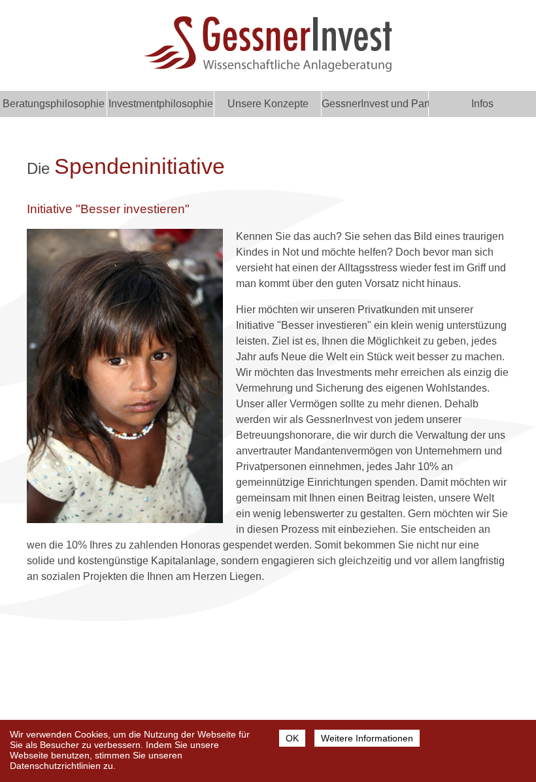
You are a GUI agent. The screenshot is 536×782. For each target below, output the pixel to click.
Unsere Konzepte (268, 103)
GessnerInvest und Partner (375, 103)
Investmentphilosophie (161, 103)
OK (292, 738)
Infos (482, 103)
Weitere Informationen (367, 738)
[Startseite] (268, 68)
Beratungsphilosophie (54, 103)
